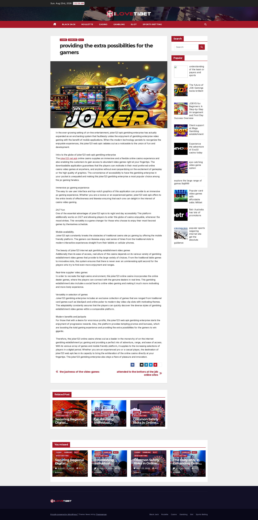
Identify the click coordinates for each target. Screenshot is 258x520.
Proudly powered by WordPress (64, 514)
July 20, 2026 (183, 468)
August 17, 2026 (66, 468)
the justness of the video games (79, 371)
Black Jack (69, 24)
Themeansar (101, 514)
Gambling (119, 24)
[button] (205, 24)
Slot (134, 24)
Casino (103, 24)
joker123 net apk (68, 158)
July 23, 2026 (143, 468)
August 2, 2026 (105, 468)
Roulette (87, 24)
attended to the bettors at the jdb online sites (137, 373)
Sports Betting (152, 24)
